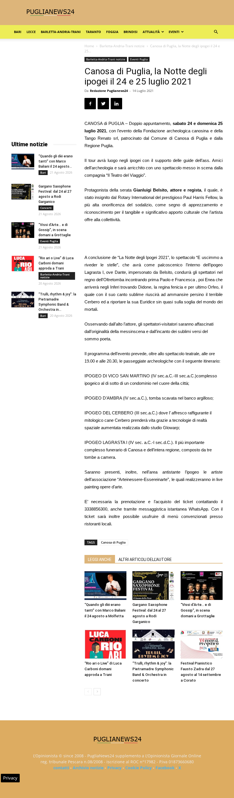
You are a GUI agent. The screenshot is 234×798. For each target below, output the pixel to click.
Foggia (112, 32)
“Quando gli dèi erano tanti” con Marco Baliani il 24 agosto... (56, 161)
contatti (61, 767)
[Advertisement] (153, 239)
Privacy (114, 767)
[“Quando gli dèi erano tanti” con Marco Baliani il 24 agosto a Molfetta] (105, 585)
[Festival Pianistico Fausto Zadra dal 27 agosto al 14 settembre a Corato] (202, 644)
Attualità (151, 32)
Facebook (165, 767)
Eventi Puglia (139, 59)
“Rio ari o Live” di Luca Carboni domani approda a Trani (103, 669)
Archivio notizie (88, 767)
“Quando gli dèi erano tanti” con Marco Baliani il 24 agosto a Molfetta (104, 610)
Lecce (31, 32)
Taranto (93, 32)
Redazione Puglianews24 (109, 91)
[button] (216, 32)
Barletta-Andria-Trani (61, 32)
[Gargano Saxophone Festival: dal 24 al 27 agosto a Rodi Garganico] (153, 585)
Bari (17, 32)
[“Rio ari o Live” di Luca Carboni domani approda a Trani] (105, 644)
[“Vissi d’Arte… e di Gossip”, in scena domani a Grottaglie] (202, 585)
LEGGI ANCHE (100, 559)
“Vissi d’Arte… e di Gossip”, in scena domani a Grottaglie (198, 610)
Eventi (174, 32)
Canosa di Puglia (113, 542)
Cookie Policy (138, 767)
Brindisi (131, 32)
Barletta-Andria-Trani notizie (122, 46)
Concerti (46, 208)
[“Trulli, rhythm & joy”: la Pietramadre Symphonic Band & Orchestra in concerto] (153, 644)
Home (89, 46)
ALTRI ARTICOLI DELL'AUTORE (145, 559)
